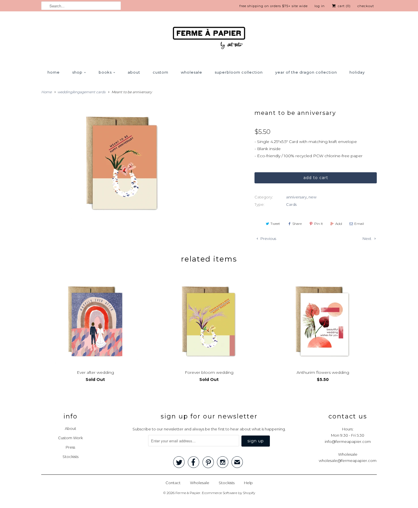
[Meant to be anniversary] (122, 162)
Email (359, 223)
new (312, 197)
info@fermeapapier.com (348, 441)
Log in (319, 6)
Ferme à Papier (187, 493)
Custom (160, 72)
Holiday (357, 72)
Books (105, 72)
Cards (291, 204)
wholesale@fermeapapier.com (347, 460)
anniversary (296, 197)
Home (53, 72)
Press (70, 447)
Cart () (344, 6)
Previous (268, 238)
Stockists (70, 456)
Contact (173, 482)
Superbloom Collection (239, 72)
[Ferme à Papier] (209, 39)
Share (297, 223)
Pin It (318, 223)
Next (367, 238)
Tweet (275, 223)
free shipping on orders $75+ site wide (273, 6)
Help (248, 482)
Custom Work (70, 438)
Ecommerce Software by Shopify (228, 493)
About (134, 72)
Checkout (365, 6)
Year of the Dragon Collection (306, 72)
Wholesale (191, 72)
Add (338, 223)
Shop (77, 72)
